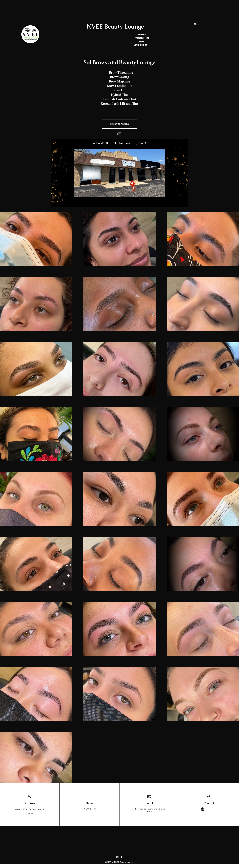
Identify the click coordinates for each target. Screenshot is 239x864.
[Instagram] (119, 134)
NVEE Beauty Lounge (115, 26)
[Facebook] (121, 857)
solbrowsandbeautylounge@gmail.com (149, 810)
